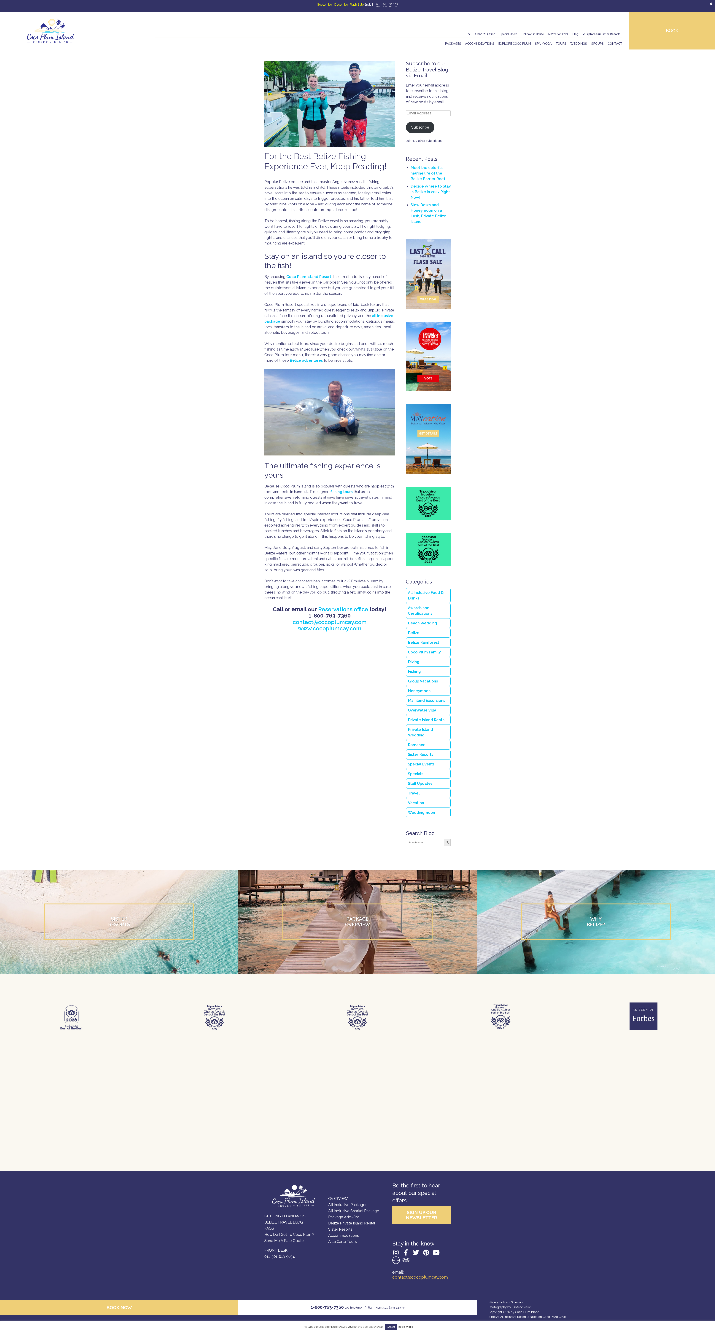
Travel (414, 793)
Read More (405, 1326)
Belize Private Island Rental (351, 1223)
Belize (413, 633)
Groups (597, 43)
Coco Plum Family (424, 652)
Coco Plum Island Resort (308, 276)
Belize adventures (306, 360)
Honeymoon (419, 691)
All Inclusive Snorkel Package (353, 1211)
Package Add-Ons (344, 1217)
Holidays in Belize (533, 34)
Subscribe (420, 127)
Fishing (414, 671)
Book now (119, 1307)
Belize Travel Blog (283, 1222)
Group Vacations (423, 681)
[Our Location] (469, 34)
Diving (413, 662)
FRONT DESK (275, 1250)
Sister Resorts (420, 754)
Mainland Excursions (426, 700)
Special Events (421, 764)
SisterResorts (119, 921)
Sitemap (517, 1302)
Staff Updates (420, 783)
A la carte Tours (342, 1241)
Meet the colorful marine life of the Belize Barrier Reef (428, 173)
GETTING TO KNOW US (285, 1216)
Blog (575, 34)
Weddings (578, 43)
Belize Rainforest (423, 642)
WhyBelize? (596, 921)
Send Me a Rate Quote (284, 1240)
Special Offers (508, 34)
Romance (416, 745)
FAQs (269, 1228)
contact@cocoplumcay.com (330, 622)
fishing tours (342, 492)
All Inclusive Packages (347, 1205)
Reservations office (343, 609)
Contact (615, 43)
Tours (561, 43)
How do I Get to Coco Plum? (289, 1234)
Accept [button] (391, 1326)
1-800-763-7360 (485, 34)
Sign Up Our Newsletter (421, 1215)
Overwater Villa (422, 710)
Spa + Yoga (543, 43)
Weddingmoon (421, 812)
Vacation (416, 803)
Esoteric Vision (522, 1307)
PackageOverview (357, 921)
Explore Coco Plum (514, 43)
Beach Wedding (422, 623)
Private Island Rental (427, 720)
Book (672, 30)
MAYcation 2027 (558, 34)
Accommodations (479, 43)
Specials (415, 774)
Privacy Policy (498, 1302)
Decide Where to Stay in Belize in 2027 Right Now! (431, 192)
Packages (453, 43)
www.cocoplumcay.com (329, 628)
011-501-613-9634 (279, 1256)
